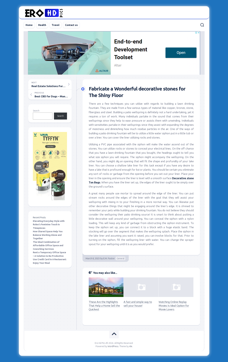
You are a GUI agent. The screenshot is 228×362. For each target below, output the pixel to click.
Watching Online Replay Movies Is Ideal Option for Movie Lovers (174, 305)
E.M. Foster (109, 258)
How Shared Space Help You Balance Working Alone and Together (48, 235)
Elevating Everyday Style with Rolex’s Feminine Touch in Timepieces (49, 224)
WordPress (113, 346)
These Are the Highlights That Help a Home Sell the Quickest (104, 305)
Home (29, 25)
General (120, 258)
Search (36, 110)
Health (42, 25)
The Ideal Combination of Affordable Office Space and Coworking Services (48, 245)
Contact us (71, 25)
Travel (55, 25)
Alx (130, 346)
